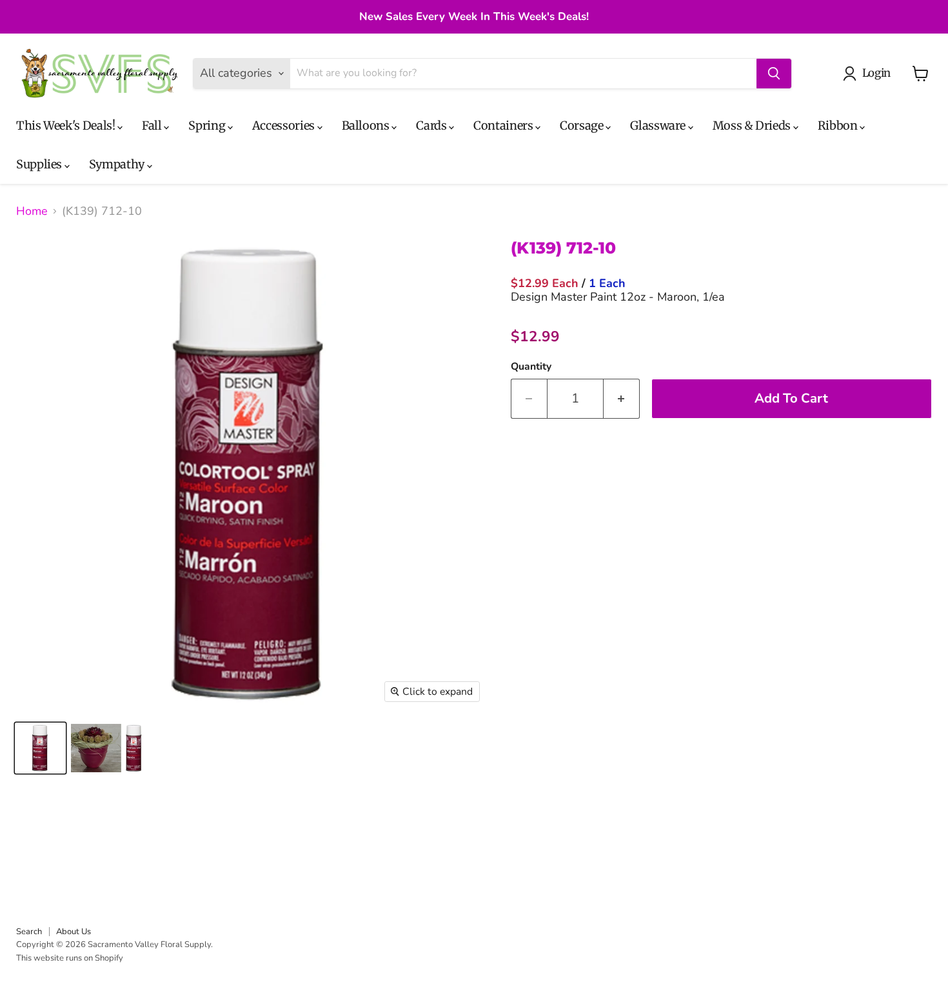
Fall (153, 125)
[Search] (773, 73)
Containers (504, 125)
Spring (207, 125)
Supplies (40, 164)
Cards (432, 125)
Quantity (531, 366)
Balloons (367, 125)
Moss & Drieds (753, 125)
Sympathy (118, 164)
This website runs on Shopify (69, 958)
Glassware (658, 125)
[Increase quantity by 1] (622, 398)
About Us (73, 931)
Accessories (284, 125)
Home (32, 211)
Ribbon (839, 125)
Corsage (583, 125)
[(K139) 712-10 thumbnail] (40, 748)
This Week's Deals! (66, 125)
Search (29, 931)
